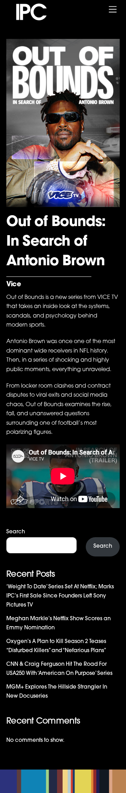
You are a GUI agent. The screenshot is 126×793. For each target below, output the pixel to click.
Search (15, 532)
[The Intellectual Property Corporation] (38, 18)
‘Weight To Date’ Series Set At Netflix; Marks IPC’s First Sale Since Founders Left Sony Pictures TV (60, 596)
